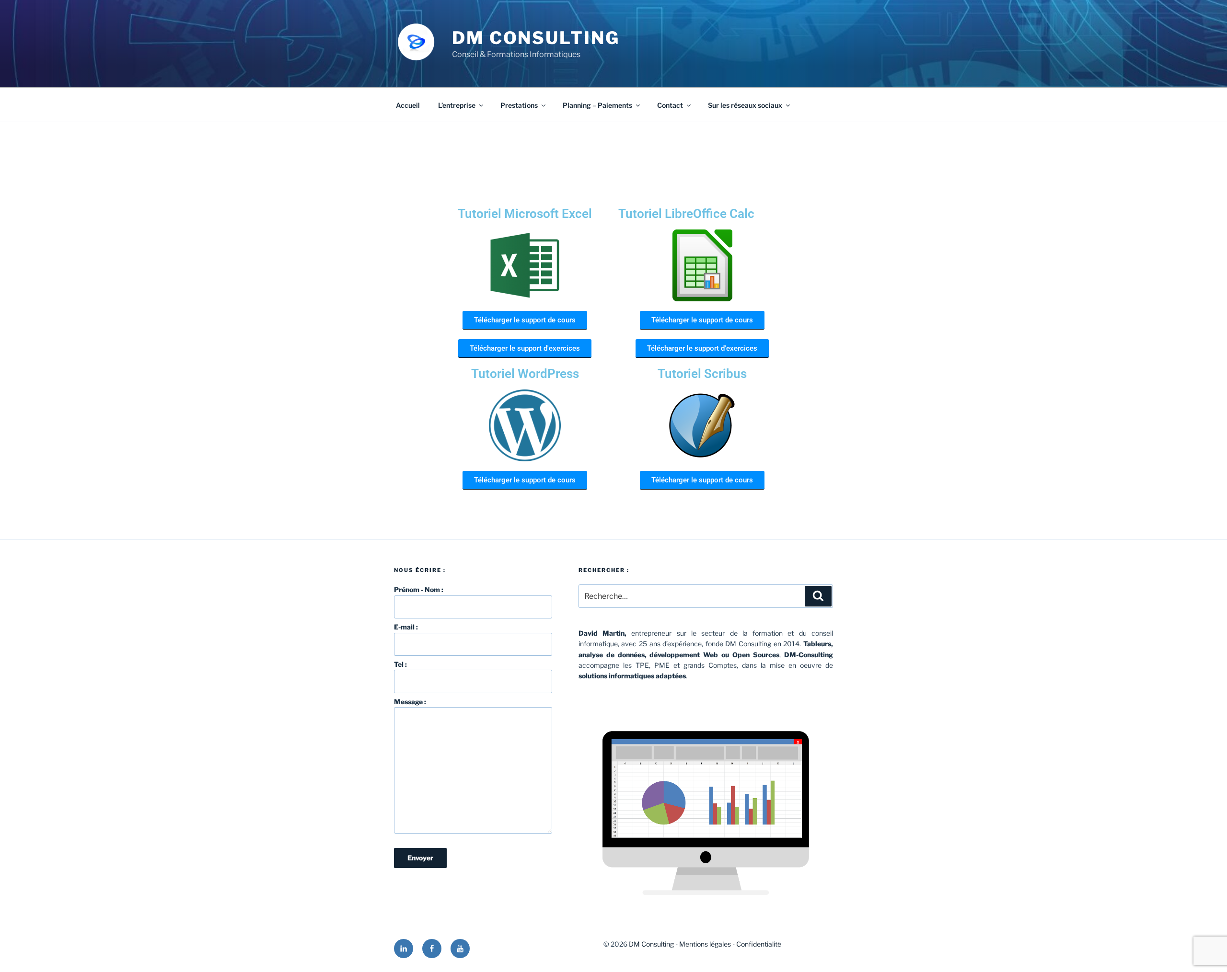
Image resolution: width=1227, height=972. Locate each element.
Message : (410, 702)
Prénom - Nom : (418, 589)
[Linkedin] (403, 948)
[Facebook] (431, 948)
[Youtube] (460, 948)
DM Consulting (535, 37)
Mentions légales (705, 944)
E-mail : (406, 627)
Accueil (408, 105)
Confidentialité (758, 944)
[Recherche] (818, 596)
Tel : (400, 664)
